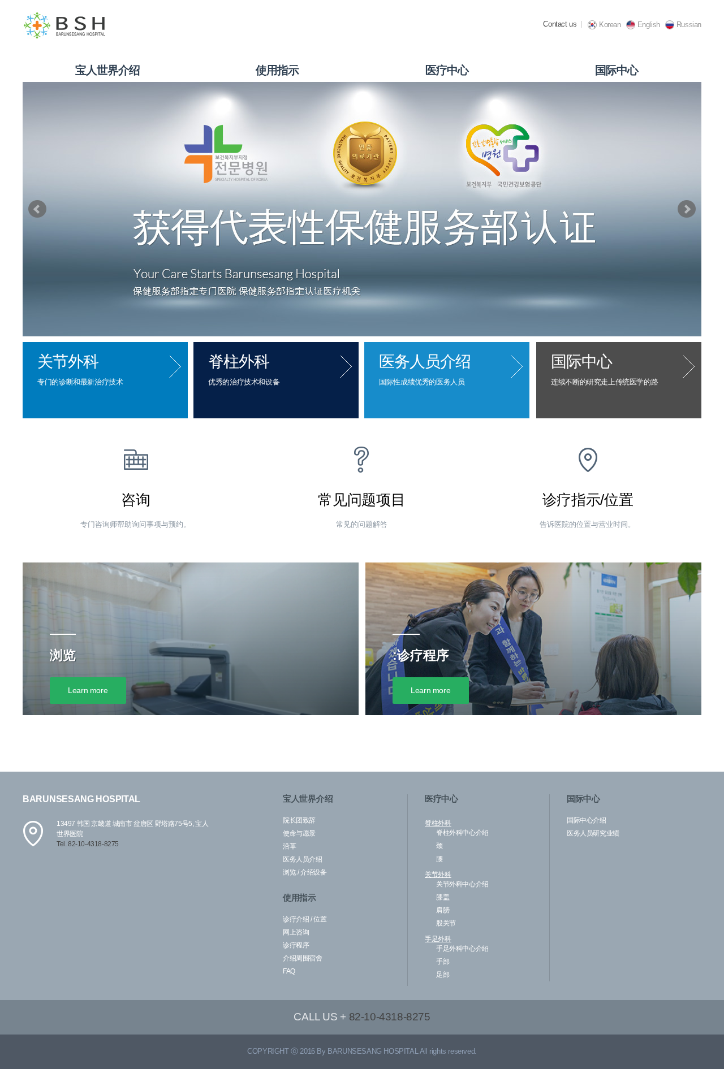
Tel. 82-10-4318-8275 (88, 844)
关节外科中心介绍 (462, 884)
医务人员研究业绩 (593, 833)
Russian (688, 24)
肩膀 (442, 910)
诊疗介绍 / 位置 (304, 919)
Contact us (559, 24)
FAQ (289, 971)
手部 (442, 962)
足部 (442, 975)
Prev (37, 209)
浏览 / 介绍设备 (304, 872)
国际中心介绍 (586, 820)
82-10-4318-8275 (389, 1017)
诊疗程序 (296, 945)
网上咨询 (296, 932)
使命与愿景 (299, 833)
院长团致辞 (299, 820)
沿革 (289, 846)
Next (687, 209)
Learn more (87, 690)
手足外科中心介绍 (462, 949)
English (648, 24)
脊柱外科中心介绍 (462, 833)
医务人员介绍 (302, 859)
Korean (610, 24)
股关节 (446, 923)
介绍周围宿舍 (302, 958)
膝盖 (442, 897)
